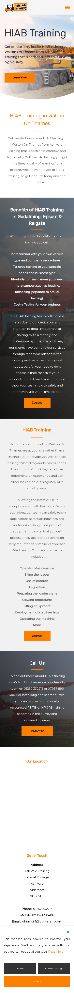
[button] (67, 7)
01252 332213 (33, 688)
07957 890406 (43, 915)
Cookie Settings (54, 968)
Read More (56, 951)
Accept (37, 981)
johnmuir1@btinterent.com (42, 921)
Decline (20, 968)
